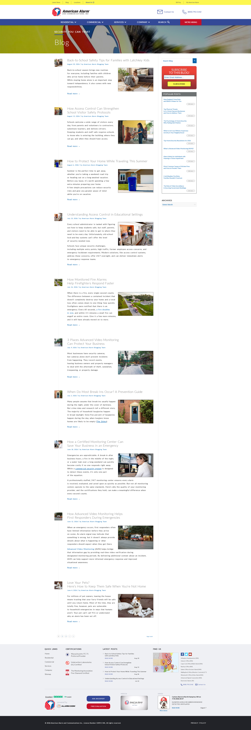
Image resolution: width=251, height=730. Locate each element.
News (56, 2)
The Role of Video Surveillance (175, 187)
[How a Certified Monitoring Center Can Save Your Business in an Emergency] (58, 444)
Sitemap (48, 674)
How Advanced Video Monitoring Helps (95, 515)
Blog (67, 2)
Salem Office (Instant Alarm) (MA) (191, 669)
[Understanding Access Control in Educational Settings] (58, 217)
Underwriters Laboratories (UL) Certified (81, 663)
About (89, 2)
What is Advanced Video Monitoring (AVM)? (179, 148)
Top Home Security (177, 140)
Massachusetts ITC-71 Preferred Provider (79, 655)
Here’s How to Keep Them (106, 584)
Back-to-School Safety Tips (108, 60)
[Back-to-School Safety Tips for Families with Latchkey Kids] (58, 63)
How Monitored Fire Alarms (90, 281)
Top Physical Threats (174, 111)
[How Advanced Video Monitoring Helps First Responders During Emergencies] (58, 516)
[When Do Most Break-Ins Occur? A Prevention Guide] (58, 394)
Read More (176, 708)
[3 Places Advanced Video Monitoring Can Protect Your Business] (58, 342)
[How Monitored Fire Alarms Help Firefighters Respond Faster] (58, 282)
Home (47, 654)
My (192, 2)
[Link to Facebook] (182, 654)
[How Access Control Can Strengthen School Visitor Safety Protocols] (58, 111)
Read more (73, 93)
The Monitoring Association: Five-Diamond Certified (82, 672)
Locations (77, 2)
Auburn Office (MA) (187, 661)
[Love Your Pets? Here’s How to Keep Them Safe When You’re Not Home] (58, 585)
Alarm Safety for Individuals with (174, 157)
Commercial (49, 662)
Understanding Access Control (105, 214)
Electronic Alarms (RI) (187, 681)
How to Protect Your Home (107, 161)
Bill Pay (178, 2)
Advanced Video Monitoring (80, 549)
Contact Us (169, 12)
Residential (49, 658)
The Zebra (101, 421)
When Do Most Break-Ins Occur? (104, 392)
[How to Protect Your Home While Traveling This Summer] (58, 164)
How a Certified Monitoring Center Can (95, 443)
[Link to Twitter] (186, 654)
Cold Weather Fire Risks (173, 177)
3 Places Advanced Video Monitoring (93, 341)
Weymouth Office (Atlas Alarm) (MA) (192, 675)
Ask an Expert (98, 699)
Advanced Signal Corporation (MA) (191, 678)
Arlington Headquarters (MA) (190, 658)
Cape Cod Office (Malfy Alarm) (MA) (192, 664)
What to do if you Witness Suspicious (176, 131)
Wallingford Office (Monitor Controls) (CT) (194, 672)
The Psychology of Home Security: (175, 122)
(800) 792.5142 (194, 12)
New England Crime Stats (172, 100)
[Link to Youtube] (190, 654)
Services (48, 666)
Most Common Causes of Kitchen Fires (177, 167)
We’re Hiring (191, 22)
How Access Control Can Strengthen (93, 110)
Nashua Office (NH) (187, 666)
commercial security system (88, 468)
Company (48, 670)
